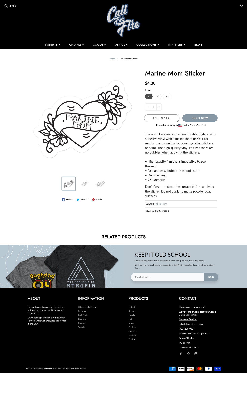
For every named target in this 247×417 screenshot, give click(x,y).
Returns (82, 311)
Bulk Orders (84, 315)
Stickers (132, 311)
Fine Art (132, 331)
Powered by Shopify (77, 368)
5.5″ (167, 96)
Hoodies (132, 315)
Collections (146, 44)
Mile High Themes (60, 368)
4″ (158, 96)
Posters (132, 327)
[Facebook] (181, 354)
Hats (131, 319)
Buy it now (200, 118)
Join (211, 277)
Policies (81, 323)
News (198, 44)
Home (112, 58)
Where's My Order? (87, 307)
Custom (82, 319)
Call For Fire (161, 203)
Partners (175, 44)
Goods (98, 44)
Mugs (131, 323)
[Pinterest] (188, 354)
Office (120, 44)
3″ (149, 96)
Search (81, 327)
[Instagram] (196, 354)
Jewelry (132, 335)
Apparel (75, 44)
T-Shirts (51, 44)
